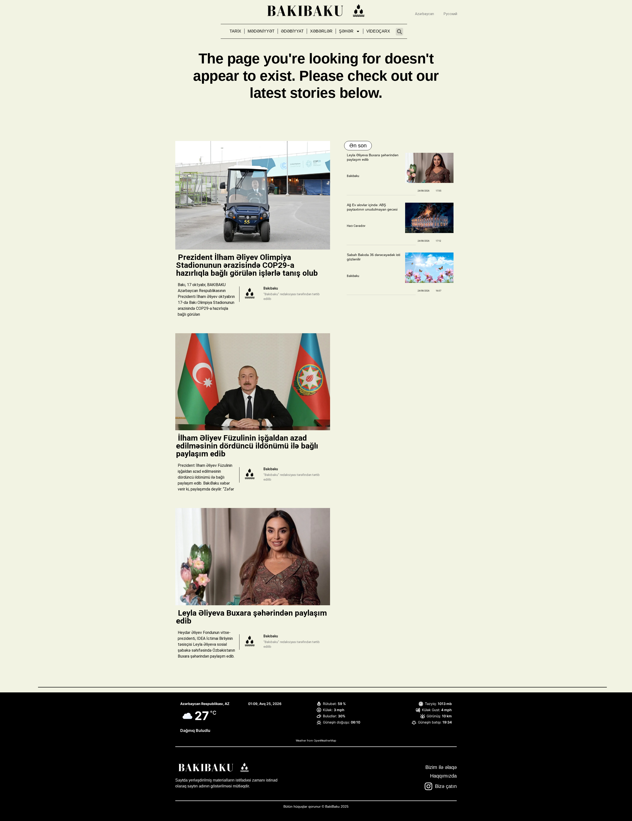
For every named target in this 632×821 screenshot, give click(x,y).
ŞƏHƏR (346, 31)
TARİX (235, 31)
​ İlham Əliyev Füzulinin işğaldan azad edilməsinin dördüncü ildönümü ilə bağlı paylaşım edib (247, 445)
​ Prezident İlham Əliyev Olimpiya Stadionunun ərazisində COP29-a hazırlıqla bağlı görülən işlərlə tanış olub (248, 265)
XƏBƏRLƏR (321, 31)
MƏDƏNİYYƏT (261, 31)
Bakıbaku (353, 176)
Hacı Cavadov (356, 226)
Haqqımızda (443, 776)
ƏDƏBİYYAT (292, 31)
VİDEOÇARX (378, 31)
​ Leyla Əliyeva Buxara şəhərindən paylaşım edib (251, 617)
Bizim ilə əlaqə (441, 767)
